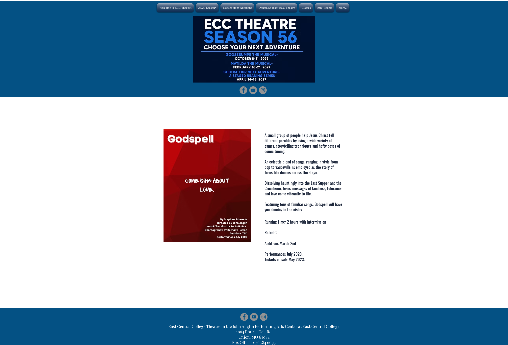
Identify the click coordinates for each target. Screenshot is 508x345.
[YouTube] (253, 90)
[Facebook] (243, 90)
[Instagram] (263, 90)
